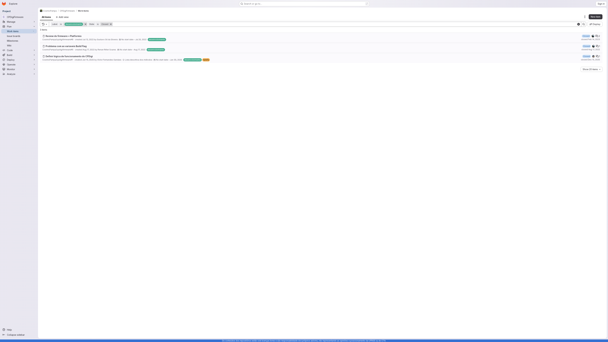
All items (46, 17)
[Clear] (578, 24)
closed (590, 39)
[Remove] (85, 24)
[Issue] (43, 36)
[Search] (583, 24)
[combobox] (591, 69)
